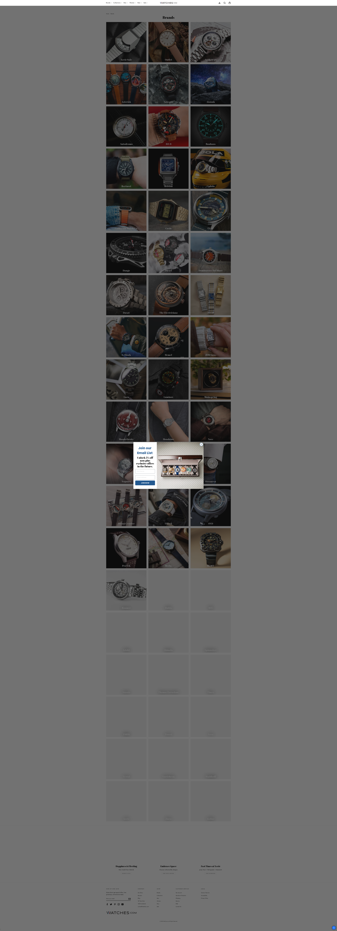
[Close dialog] (201, 444)
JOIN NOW (145, 483)
